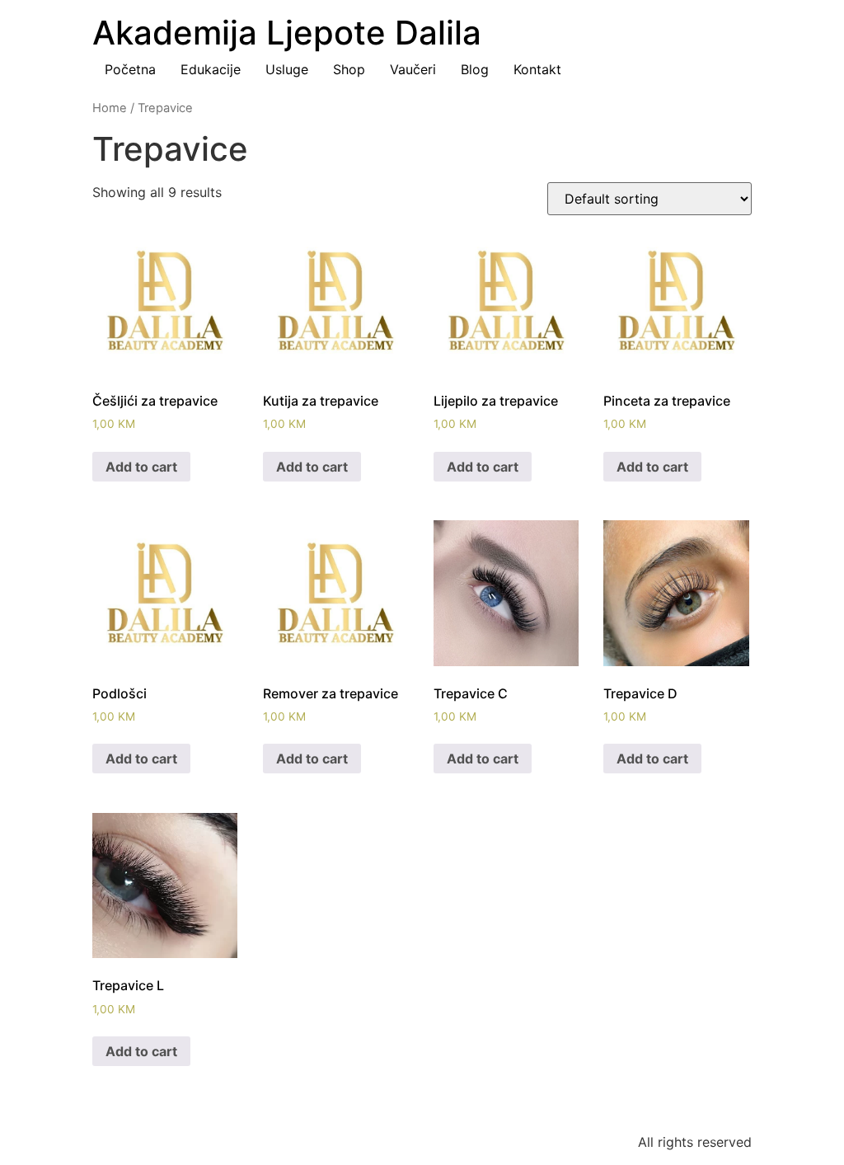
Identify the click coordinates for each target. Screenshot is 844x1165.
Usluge (286, 69)
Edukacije (211, 69)
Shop (349, 69)
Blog (475, 69)
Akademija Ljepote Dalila (286, 32)
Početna (130, 69)
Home (109, 108)
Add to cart (141, 466)
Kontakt (537, 69)
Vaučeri (413, 69)
